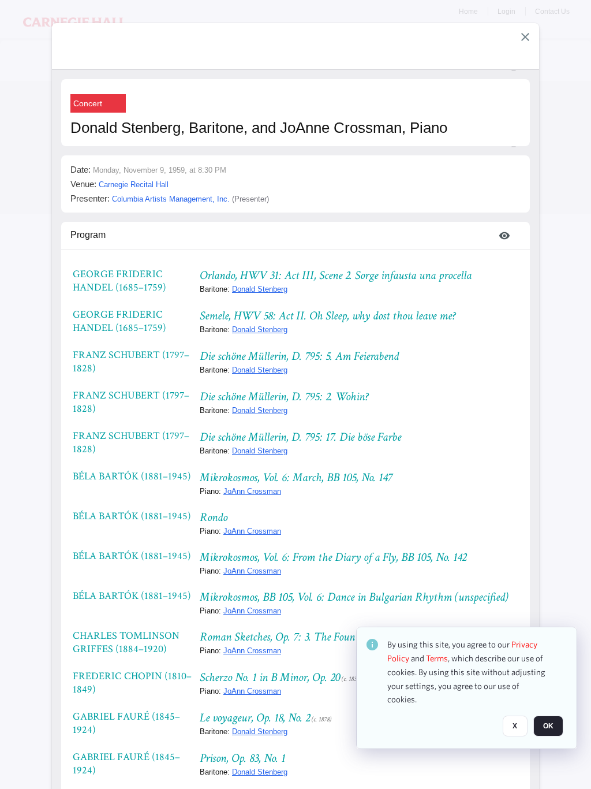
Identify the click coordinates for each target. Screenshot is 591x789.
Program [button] (88, 235)
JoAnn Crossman (252, 491)
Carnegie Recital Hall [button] (134, 184)
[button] (525, 37)
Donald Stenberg (259, 289)
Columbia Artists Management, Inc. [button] (171, 199)
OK (548, 726)
